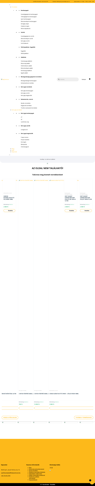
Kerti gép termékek (17, 110)
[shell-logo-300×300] (9, 428)
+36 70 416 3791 (45, 1)
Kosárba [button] (71, 210)
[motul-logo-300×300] (24, 428)
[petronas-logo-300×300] (40, 428)
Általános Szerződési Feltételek (37, 472)
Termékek (14, 7)
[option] (9, 295)
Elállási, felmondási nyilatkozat (37, 475)
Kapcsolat (14, 152)
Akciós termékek (33, 470)
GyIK (13, 150)
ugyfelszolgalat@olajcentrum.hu (10, 473)
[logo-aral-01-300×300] (86, 428)
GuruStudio (46, 484)
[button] (1, 295)
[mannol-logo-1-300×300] (71, 428)
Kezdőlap (42, 159)
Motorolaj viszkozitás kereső (36, 469)
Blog (13, 148)
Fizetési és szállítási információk (34, 477)
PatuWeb (52, 484)
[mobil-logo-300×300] (55, 428)
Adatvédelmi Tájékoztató (35, 473)
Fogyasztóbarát (33, 480)
